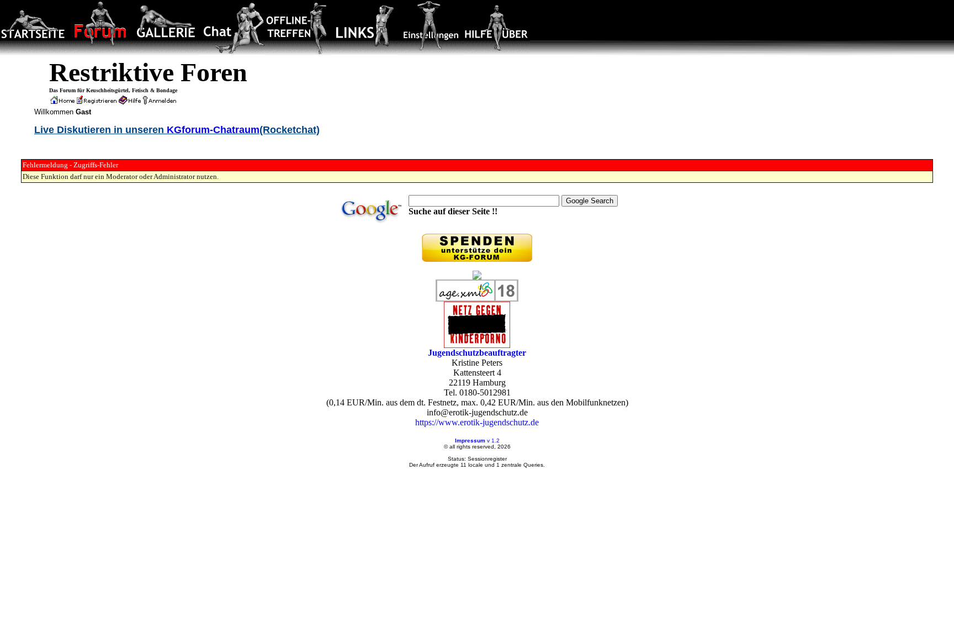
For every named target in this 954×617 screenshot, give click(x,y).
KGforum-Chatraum (213, 129)
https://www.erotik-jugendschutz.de (477, 422)
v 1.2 (493, 440)
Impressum (470, 440)
